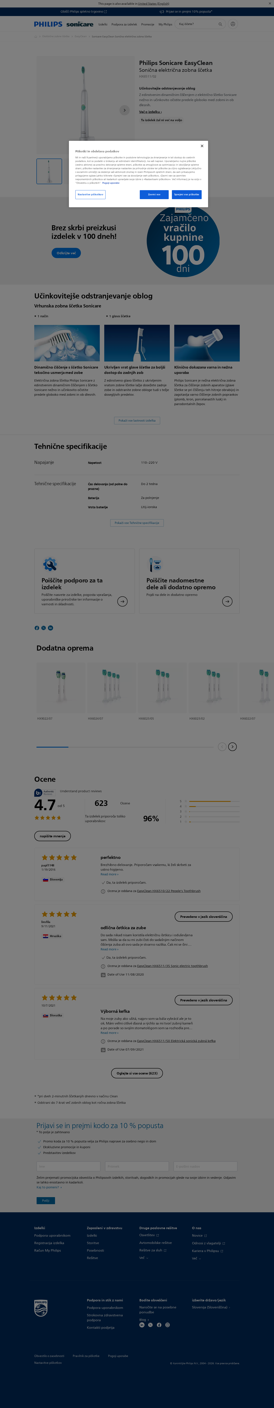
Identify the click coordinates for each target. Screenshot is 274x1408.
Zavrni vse (154, 194)
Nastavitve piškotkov (90, 194)
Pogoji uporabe (110, 183)
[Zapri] (202, 146)
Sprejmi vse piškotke (186, 194)
